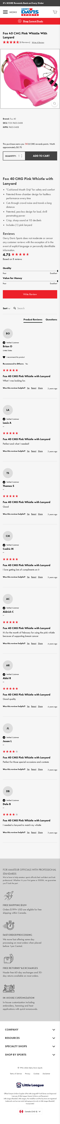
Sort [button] (5, 308)
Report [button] (33, 388)
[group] (30, 254)
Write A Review (38, 42)
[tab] (33, 320)
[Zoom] (55, 103)
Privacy (27, 1073)
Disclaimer (46, 1073)
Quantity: (10, 156)
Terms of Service (16, 1073)
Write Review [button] (30, 294)
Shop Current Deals (33, 21)
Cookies (36, 1073)
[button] (16, 42)
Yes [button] (28, 388)
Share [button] (40, 388)
